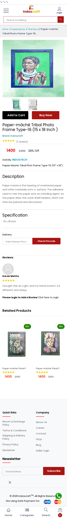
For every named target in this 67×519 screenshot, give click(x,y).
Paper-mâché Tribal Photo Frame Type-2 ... (16, 368)
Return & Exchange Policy (13, 423)
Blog (38, 445)
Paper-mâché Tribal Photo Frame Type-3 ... (49, 368)
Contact (41, 433)
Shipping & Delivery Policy (13, 437)
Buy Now (45, 115)
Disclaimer (8, 450)
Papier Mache (18, 29)
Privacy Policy (10, 444)
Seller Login (42, 450)
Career (40, 428)
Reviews (7, 257)
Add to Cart (16, 115)
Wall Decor (33, 29)
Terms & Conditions (14, 430)
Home (5, 29)
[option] (33, 68)
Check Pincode (46, 241)
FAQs (39, 439)
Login (59, 12)
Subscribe (53, 471)
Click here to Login (48, 297)
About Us (41, 422)
